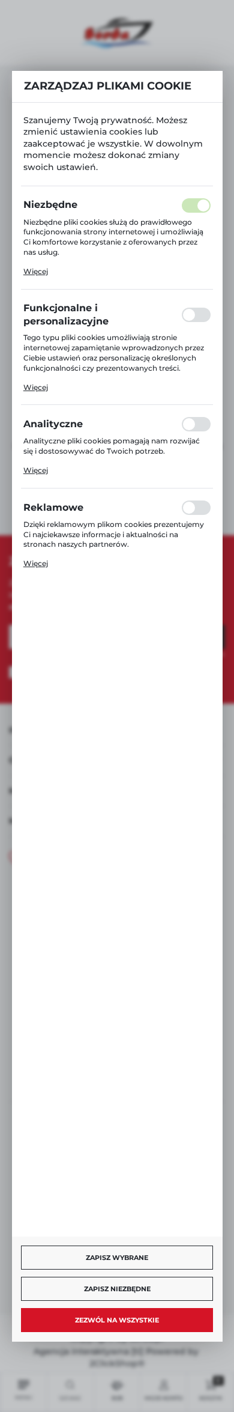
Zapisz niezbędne (117, 1289)
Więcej (35, 271)
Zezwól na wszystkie (117, 1320)
